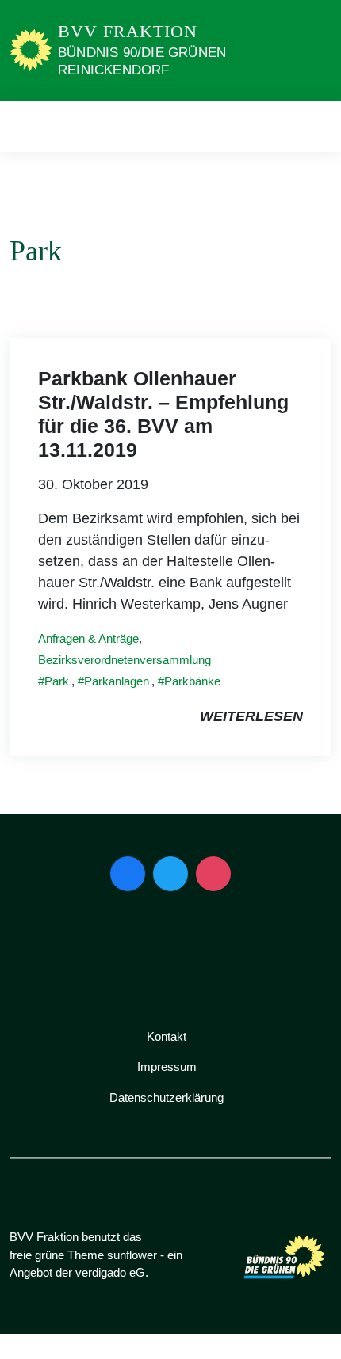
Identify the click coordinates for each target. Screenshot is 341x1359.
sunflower (132, 1255)
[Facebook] (127, 873)
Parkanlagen (116, 681)
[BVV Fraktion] (31, 50)
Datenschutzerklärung (166, 1097)
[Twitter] (170, 873)
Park (56, 681)
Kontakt (166, 1036)
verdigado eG (110, 1272)
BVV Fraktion (127, 31)
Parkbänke (192, 681)
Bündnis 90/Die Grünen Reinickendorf (142, 61)
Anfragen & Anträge (88, 638)
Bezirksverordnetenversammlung (124, 659)
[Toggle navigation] (314, 126)
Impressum (167, 1066)
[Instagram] (213, 873)
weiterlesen (251, 716)
